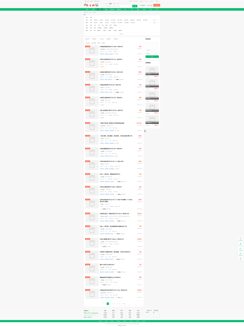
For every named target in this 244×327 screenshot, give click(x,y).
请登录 (88, 1)
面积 (103, 43)
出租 (106, 9)
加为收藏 (100, 321)
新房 (93, 9)
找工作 (113, 312)
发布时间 (93, 43)
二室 (99, 25)
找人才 (113, 314)
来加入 (130, 315)
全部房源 (87, 39)
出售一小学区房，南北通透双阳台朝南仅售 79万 (113, 226)
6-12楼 (104, 30)
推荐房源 (94, 39)
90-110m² (107, 22)
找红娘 (130, 317)
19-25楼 (114, 30)
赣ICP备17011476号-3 (122, 325)
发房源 (122, 317)
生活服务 (105, 314)
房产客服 (240, 255)
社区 (157, 9)
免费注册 (91, 1)
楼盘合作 (143, 5)
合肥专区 (138, 312)
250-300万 (139, 20)
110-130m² (113, 22)
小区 (132, 9)
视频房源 (108, 39)
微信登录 (97, 1)
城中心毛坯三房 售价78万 (107, 264)
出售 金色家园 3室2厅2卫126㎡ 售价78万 (111, 110)
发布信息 (105, 317)
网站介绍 (143, 321)
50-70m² (95, 22)
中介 (125, 9)
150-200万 (126, 20)
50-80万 (101, 20)
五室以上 (115, 25)
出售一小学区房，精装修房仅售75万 (110, 174)
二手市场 (105, 312)
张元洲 (119, 181)
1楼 (94, 30)
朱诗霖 (117, 79)
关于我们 (137, 321)
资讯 (144, 9)
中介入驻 (150, 5)
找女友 (130, 314)
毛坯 (95, 27)
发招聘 (113, 315)
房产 (92, 12)
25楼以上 (120, 30)
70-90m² (101, 22)
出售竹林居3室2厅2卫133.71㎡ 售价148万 (111, 161)
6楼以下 (99, 30)
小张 (118, 297)
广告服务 (131, 321)
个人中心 (145, 1)
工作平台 (151, 1)
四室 (107, 25)
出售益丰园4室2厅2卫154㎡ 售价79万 (110, 85)
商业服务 (105, 315)
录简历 (113, 317)
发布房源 (157, 5)
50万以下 (96, 20)
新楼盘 (122, 312)
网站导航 (156, 1)
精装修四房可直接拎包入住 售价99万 (110, 277)
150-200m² (126, 22)
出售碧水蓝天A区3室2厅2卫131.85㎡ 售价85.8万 (113, 290)
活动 (151, 9)
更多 (155, 20)
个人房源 (101, 39)
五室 (110, 25)
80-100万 (107, 20)
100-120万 (113, 20)
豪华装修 (111, 27)
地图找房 (119, 9)
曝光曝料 (138, 314)
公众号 (240, 260)
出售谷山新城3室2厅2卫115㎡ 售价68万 (111, 59)
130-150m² (120, 22)
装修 (138, 9)
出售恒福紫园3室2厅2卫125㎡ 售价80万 (111, 148)
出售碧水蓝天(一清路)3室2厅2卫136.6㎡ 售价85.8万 (114, 213)
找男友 (130, 312)
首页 (87, 9)
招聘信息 (124, 321)
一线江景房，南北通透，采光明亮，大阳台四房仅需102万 (116, 136)
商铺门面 (112, 9)
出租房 (122, 314)
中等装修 (105, 27)
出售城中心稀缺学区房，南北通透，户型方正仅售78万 (115, 252)
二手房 (99, 9)
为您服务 (138, 317)
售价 (98, 43)
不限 (91, 17)
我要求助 (138, 315)
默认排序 (88, 43)
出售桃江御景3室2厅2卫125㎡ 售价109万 (111, 72)
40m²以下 (133, 22)
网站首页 (130, 1)
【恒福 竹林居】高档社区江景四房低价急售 (112, 123)
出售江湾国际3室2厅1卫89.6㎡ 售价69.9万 (112, 239)
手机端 (136, 1)
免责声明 (118, 321)
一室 (95, 25)
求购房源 (116, 39)
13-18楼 (109, 30)
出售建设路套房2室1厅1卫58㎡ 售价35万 (111, 46)
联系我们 (112, 321)
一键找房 (240, 250)
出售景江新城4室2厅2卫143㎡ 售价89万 (111, 97)
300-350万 (145, 20)
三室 (103, 25)
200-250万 (132, 20)
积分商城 (141, 1)
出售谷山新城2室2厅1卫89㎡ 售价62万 (111, 187)
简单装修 (99, 27)
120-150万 (119, 20)
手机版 (106, 321)
